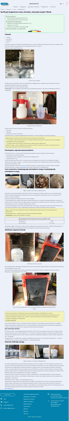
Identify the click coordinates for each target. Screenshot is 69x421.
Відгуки (26, 411)
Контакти (53, 6)
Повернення (44, 6)
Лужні (15, 9)
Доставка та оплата (29, 399)
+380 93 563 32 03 (34, 3)
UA (60, 3)
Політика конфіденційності (31, 394)
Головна (15, 6)
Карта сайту (27, 406)
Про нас (26, 413)
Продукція (23, 6)
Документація (28, 404)
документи (23, 167)
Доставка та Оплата (33, 6)
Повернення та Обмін (30, 396)
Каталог (26, 408)
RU (63, 3)
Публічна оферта (28, 401)
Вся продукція (9, 388)
